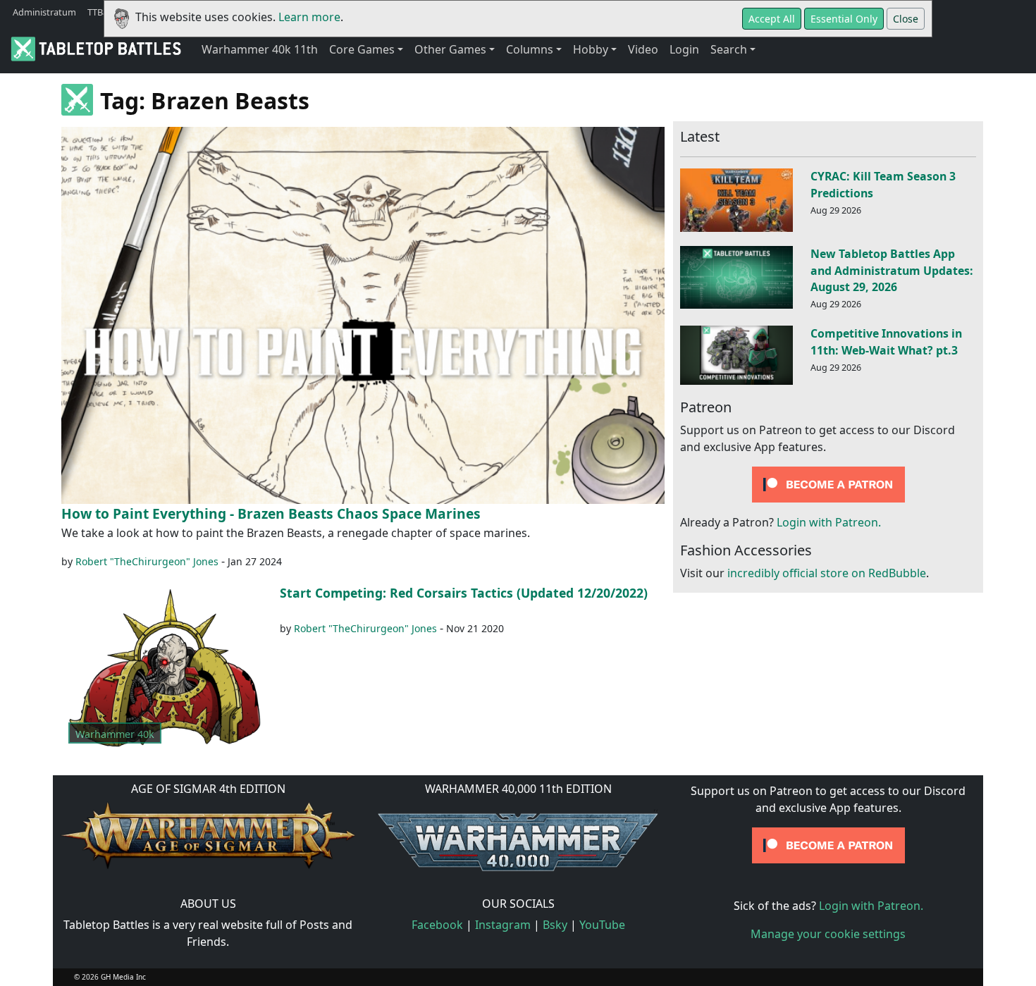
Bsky (555, 924)
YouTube (602, 924)
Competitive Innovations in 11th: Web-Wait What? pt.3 (886, 342)
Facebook (437, 924)
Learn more (309, 17)
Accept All (771, 18)
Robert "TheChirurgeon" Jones (146, 561)
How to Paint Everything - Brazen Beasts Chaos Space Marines (271, 513)
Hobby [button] (590, 49)
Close (905, 18)
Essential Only (843, 18)
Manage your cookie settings (828, 934)
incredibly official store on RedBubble (826, 573)
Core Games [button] (362, 49)
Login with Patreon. (829, 522)
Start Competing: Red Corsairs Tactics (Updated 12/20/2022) (464, 592)
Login (684, 49)
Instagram (503, 924)
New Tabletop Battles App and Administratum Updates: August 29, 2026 (891, 270)
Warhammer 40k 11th (260, 49)
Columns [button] (529, 49)
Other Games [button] (450, 49)
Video (643, 49)
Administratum (44, 12)
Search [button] (728, 49)
